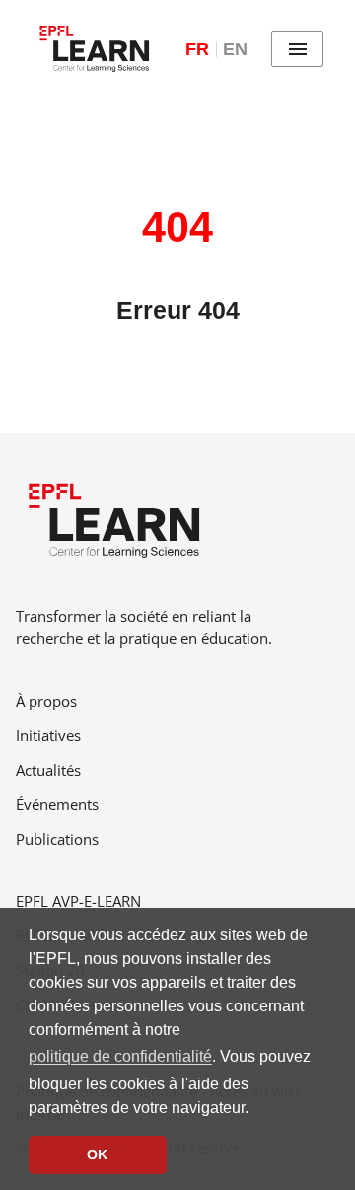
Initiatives (48, 735)
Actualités (48, 770)
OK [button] (97, 1154)
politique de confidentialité (120, 1056)
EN (235, 49)
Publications (57, 839)
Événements (57, 804)
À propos (46, 700)
